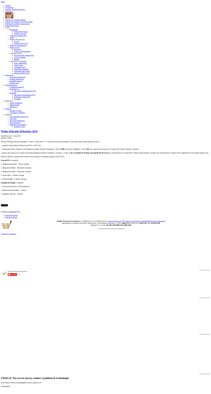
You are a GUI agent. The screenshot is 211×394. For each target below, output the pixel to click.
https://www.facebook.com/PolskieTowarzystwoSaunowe (145, 221)
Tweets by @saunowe (8, 234)
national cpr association (204, 270)
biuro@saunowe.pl (114, 221)
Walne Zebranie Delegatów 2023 (19, 131)
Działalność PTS (14, 212)
